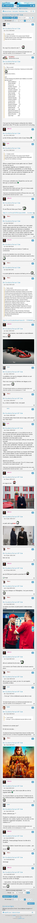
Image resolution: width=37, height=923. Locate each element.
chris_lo (9, 128)
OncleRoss (11, 56)
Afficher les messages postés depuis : (14, 890)
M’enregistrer (24, 8)
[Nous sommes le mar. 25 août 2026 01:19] (31, 11)
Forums (16, 6)
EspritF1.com (9, 5)
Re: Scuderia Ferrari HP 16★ (13, 329)
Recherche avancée (32, 18)
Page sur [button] (13, 21)
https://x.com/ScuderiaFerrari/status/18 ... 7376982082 (18, 320)
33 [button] (27, 20)
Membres (18, 6)
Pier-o (8, 216)
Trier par (9, 892)
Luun (8, 23)
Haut (34, 53)
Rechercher (7, 8)
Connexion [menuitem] (31, 6)
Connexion (15, 8)
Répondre (6, 18)
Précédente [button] (15, 21)
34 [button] (29, 20)
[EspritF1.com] (18, 3)
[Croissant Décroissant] (22, 893)
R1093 (8, 707)
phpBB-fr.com (21, 918)
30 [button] (20, 20)
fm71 (8, 408)
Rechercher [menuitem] (33, 11)
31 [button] (22, 20)
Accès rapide (4, 6)
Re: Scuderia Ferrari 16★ (11, 28)
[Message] (3, 30)
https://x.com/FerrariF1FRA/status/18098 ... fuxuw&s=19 (18, 212)
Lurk (8, 143)
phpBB (13, 915)
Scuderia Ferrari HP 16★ (12, 15)
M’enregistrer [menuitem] (34, 6)
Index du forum (16, 912)
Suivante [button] (31, 21)
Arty (20, 916)
